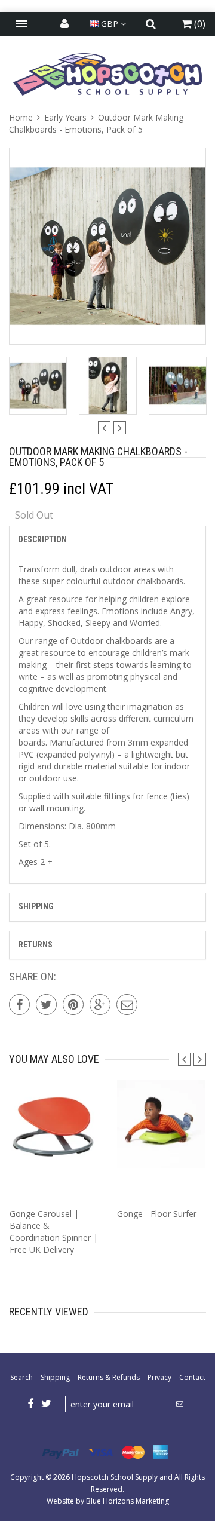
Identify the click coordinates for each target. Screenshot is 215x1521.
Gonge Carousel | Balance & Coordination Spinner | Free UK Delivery (54, 1231)
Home (22, 117)
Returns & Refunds (109, 1377)
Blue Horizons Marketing (127, 1501)
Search (21, 1377)
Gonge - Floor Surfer (156, 1213)
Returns (36, 944)
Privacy (159, 1377)
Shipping (36, 906)
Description (43, 539)
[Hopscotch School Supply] (107, 74)
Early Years (65, 117)
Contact (192, 1377)
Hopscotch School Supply (115, 1477)
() (198, 23)
